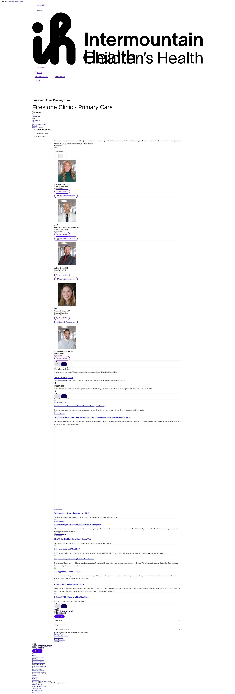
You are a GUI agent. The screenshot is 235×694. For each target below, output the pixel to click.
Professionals (60, 76)
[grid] (65, 156)
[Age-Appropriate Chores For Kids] (117, 568)
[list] (56, 156)
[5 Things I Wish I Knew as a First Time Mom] (117, 593)
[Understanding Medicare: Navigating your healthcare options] (117, 519)
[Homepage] (117, 38)
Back (38, 80)
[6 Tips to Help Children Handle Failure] (117, 581)
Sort (55, 147)
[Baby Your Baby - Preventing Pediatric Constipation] (117, 555)
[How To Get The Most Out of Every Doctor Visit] (117, 534)
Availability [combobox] (59, 151)
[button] (59, 616)
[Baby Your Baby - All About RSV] (117, 545)
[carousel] (60, 156)
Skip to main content (17, 1)
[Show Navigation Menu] (47, 10)
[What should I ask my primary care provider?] (117, 467)
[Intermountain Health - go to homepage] (64, 613)
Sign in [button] (39, 72)
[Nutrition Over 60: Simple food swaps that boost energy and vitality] (117, 400)
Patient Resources (41, 76)
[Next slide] (64, 364)
